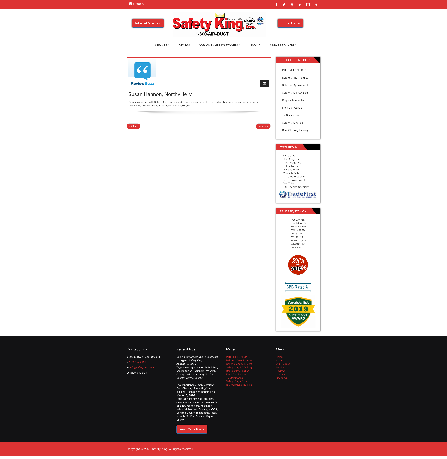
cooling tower (184, 370)
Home (279, 356)
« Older (133, 126)
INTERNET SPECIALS (294, 70)
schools (180, 416)
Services (161, 44)
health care (192, 405)
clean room (182, 402)
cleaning (188, 367)
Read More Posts (191, 429)
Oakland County (195, 374)
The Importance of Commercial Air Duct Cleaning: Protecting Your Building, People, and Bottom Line (195, 388)
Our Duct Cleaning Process (218, 44)
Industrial (181, 409)
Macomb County (197, 409)
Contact (280, 374)
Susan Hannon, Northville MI (161, 94)
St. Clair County (195, 416)
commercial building (205, 367)
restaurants (202, 412)
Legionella (198, 370)
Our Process (283, 363)
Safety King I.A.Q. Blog (295, 92)
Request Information (293, 100)
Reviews (184, 44)
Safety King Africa (292, 122)
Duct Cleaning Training (295, 130)
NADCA (212, 409)
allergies (208, 398)
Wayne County (194, 377)
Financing (281, 377)
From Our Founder (292, 107)
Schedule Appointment (295, 85)
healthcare (207, 405)
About (254, 44)
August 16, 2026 (186, 363)
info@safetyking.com (142, 367)
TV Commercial (290, 115)
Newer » (263, 126)
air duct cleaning (192, 398)
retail (213, 412)
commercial (196, 402)
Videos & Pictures (282, 44)
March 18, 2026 (185, 395)
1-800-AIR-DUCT (139, 362)
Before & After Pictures (295, 77)
